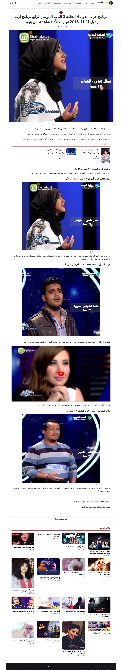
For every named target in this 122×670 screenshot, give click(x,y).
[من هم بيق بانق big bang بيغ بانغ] (99, 626)
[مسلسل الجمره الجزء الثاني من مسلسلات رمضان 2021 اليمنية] (99, 564)
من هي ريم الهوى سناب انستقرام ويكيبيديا (23, 611)
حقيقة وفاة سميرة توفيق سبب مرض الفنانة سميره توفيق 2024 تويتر (23, 590)
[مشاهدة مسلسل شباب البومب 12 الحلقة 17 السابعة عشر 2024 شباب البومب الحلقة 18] (99, 541)
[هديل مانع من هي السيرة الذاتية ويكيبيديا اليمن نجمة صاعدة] (23, 539)
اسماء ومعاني (67, 3)
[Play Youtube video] (61, 373)
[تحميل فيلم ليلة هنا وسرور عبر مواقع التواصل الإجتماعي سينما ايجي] (73, 538)
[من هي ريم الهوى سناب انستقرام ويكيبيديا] (23, 603)
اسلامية (92, 3)
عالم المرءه (47, 3)
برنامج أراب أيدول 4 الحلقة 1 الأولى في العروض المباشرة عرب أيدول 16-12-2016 (56, 153)
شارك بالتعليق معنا (61, 519)
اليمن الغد (16, 666)
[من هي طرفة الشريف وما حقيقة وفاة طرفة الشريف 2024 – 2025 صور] (73, 635)
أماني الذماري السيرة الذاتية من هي (50, 611)
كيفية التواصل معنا (34, 666)
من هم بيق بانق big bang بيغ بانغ (101, 633)
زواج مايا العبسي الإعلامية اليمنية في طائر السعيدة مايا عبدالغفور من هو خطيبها (49, 577)
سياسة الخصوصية (24, 666)
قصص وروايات (58, 3)
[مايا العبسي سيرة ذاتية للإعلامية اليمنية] (73, 603)
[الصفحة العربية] (105, 3)
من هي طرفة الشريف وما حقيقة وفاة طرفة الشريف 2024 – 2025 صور (74, 652)
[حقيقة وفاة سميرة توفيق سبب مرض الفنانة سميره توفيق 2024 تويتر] (23, 573)
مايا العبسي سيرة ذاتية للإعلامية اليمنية (75, 611)
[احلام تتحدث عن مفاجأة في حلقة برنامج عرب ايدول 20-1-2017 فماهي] (105, 155)
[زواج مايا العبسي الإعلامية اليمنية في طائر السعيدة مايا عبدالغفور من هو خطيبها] (48, 566)
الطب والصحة (78, 3)
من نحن (42, 666)
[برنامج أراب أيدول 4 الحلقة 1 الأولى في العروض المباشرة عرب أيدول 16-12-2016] (71, 151)
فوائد (85, 3)
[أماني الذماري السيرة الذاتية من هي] (48, 603)
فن (40, 3)
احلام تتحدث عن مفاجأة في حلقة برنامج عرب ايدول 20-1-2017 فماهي (90, 153)
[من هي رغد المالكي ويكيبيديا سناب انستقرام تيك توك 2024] (23, 629)
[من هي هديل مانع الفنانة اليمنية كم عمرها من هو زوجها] (73, 564)
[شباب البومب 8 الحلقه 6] (48, 629)
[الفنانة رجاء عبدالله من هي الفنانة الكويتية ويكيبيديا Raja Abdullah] (99, 605)
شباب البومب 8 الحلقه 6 (53, 640)
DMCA (11, 666)
